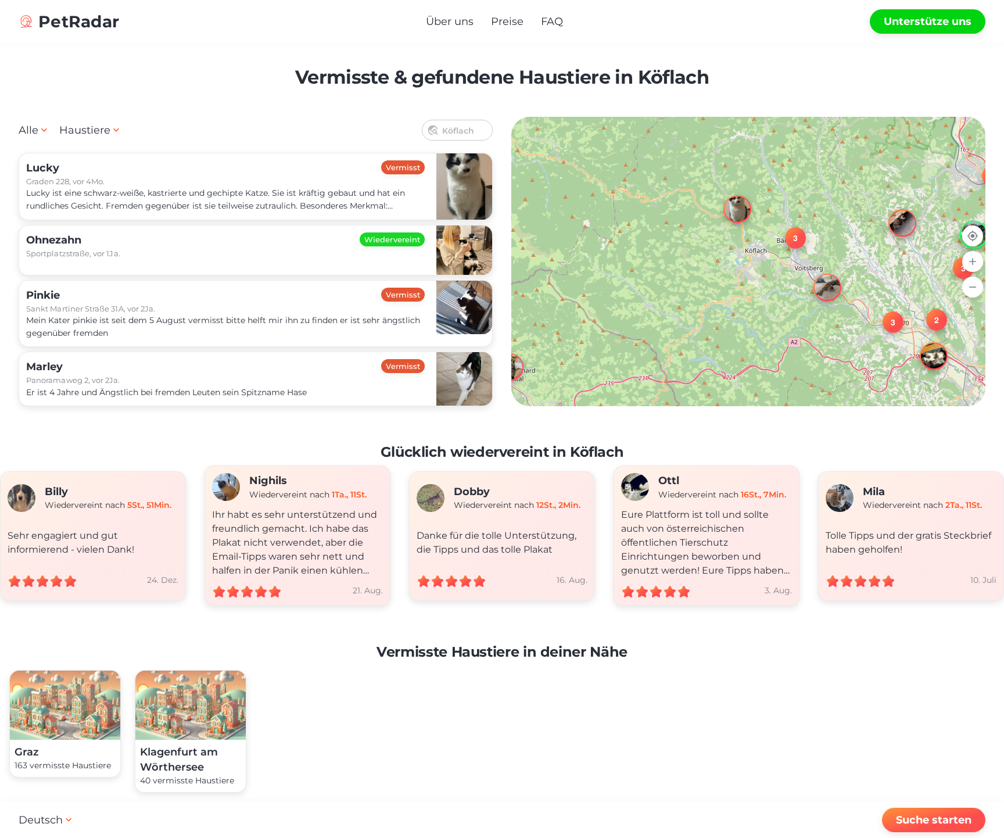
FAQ (552, 21)
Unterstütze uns (927, 21)
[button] (726, 198)
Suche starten (933, 820)
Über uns (450, 21)
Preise (507, 21)
